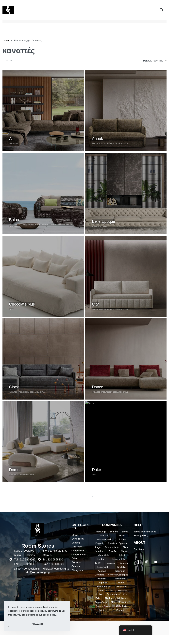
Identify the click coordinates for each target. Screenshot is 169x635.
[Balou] (43, 193)
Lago (11, 144)
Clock (14, 387)
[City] (126, 276)
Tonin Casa (29, 475)
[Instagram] (147, 562)
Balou (14, 219)
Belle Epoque (103, 221)
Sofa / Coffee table (18, 225)
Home (5, 40)
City (95, 304)
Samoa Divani (122, 144)
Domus (15, 469)
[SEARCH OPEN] (161, 10)
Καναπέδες (33, 225)
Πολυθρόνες (44, 225)
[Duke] (126, 441)
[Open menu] (37, 10)
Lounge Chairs (57, 225)
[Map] (155, 562)
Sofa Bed (112, 144)
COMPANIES (112, 525)
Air (11, 138)
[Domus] (43, 441)
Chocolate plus (22, 304)
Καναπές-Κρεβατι (100, 144)
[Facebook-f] (138, 562)
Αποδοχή (37, 624)
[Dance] (126, 359)
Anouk (97, 138)
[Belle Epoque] (126, 193)
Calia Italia (101, 226)
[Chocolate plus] (43, 276)
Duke (96, 469)
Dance (97, 387)
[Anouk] (126, 110)
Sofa (16, 144)
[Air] (43, 110)
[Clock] (43, 359)
